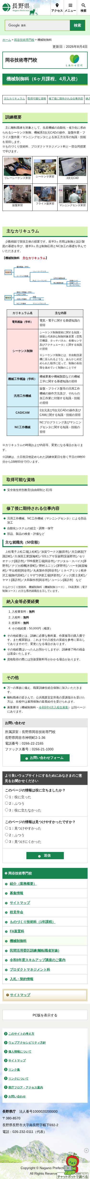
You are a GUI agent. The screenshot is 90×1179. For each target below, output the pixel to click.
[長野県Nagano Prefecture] (16, 7)
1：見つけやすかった (25, 828)
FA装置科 (17, 931)
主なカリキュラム (14, 98)
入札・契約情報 (21, 979)
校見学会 (16, 912)
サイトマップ (20, 903)
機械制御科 (18, 941)
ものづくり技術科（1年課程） (32, 922)
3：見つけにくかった (25, 842)
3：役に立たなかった (25, 810)
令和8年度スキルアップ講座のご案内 (38, 960)
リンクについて (18, 1078)
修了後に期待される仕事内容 (66, 98)
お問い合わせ (17, 1096)
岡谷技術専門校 (24, 40)
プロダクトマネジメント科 (30, 969)
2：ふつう (16, 803)
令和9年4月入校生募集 (53, 707)
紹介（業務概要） (23, 884)
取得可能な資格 (37, 98)
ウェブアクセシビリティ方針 (27, 1042)
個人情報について (19, 1051)
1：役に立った (20, 797)
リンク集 (14, 1069)
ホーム (6, 40)
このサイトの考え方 (21, 1033)
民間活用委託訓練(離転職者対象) (34, 950)
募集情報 (16, 893)
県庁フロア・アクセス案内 (25, 1087)
